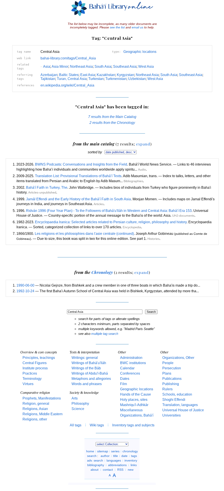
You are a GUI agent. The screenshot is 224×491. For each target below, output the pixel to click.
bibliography (95, 465)
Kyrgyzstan (125, 75)
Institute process (35, 368)
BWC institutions (133, 363)
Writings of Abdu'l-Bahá (90, 373)
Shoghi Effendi (173, 399)
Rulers (167, 389)
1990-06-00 (25, 285)
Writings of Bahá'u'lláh (89, 363)
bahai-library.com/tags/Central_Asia (68, 58)
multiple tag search (104, 333)
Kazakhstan (106, 75)
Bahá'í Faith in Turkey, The (46, 187)
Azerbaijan (48, 75)
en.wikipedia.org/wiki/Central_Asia (67, 85)
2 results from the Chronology (112, 122)
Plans (166, 373)
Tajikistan (47, 79)
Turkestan (96, 79)
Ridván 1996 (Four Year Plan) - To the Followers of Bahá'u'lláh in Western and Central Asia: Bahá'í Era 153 (109, 211)
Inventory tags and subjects (133, 425)
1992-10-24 (25, 291)
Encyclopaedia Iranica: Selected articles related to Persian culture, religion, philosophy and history (111, 222)
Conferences (130, 373)
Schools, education (177, 394)
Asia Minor (60, 66)
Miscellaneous (131, 410)
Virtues (28, 384)
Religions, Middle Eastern (43, 414)
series (115, 451)
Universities (171, 415)
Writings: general (85, 358)
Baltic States (69, 75)
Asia (45, 66)
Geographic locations (139, 52)
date (124, 456)
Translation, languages (180, 405)
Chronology (102, 272)
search (91, 456)
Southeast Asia (124, 66)
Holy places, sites (133, 399)
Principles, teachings (39, 358)
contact (108, 469)
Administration (131, 358)
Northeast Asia (81, 66)
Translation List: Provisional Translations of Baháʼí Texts (78, 176)
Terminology (32, 378)
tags (134, 456)
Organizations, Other (178, 358)
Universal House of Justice (183, 410)
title (115, 456)
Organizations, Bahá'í (136, 415)
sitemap (102, 451)
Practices (30, 373)
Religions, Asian (35, 409)
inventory (130, 460)
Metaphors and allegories (91, 378)
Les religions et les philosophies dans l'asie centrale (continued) (84, 233)
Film (123, 384)
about (94, 469)
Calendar (127, 368)
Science (78, 409)
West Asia (146, 66)
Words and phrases (87, 384)
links (134, 465)
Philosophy (80, 403)
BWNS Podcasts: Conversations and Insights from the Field (81, 164)
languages (114, 460)
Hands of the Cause (135, 394)
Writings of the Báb (86, 368)
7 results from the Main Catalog (112, 117)
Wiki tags (97, 425)
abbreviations (117, 465)
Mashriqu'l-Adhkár (134, 405)
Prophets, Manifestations (42, 398)
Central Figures (35, 363)
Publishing (170, 384)
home (90, 451)
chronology (130, 451)
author (105, 456)
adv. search (95, 460)
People (167, 363)
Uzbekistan (137, 79)
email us (137, 27)
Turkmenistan (115, 79)
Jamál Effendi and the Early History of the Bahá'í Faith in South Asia (78, 199)
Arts (75, 398)
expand (143, 143)
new (130, 469)
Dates (124, 378)
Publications (172, 378)
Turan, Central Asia (72, 79)
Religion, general (36, 403)
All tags (75, 425)
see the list (117, 27)
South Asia (102, 66)
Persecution (171, 368)
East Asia (87, 75)
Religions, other (35, 419)
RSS (120, 469)
